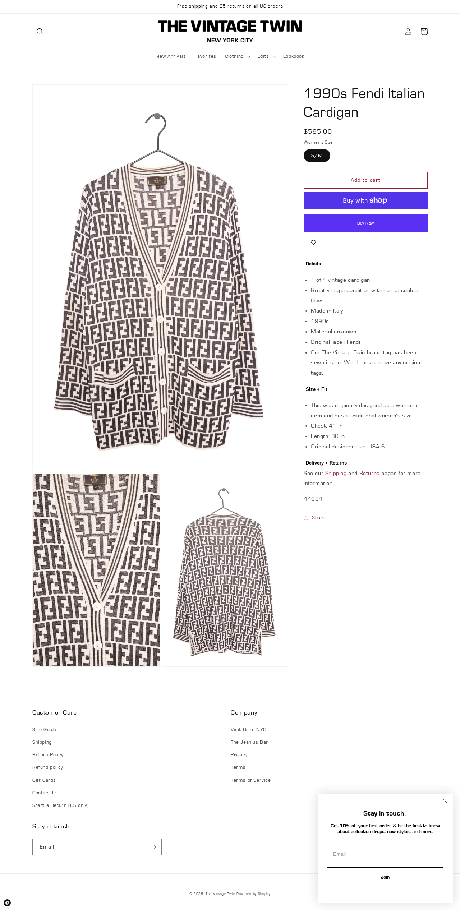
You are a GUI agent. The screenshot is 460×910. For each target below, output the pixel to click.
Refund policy (47, 767)
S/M (317, 155)
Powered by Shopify (253, 894)
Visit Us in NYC (248, 729)
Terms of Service (251, 780)
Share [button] (319, 517)
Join (385, 877)
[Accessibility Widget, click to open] (7, 902)
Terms (238, 767)
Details (313, 264)
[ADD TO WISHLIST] (313, 242)
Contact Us (45, 792)
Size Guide (44, 729)
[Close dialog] (445, 801)
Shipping (336, 473)
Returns (369, 473)
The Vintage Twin (220, 894)
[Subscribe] (153, 847)
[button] (40, 32)
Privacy (239, 754)
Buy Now (365, 223)
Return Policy (47, 754)
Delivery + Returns (326, 463)
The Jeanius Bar (249, 742)
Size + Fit (316, 389)
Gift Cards (44, 780)
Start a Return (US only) (60, 805)
